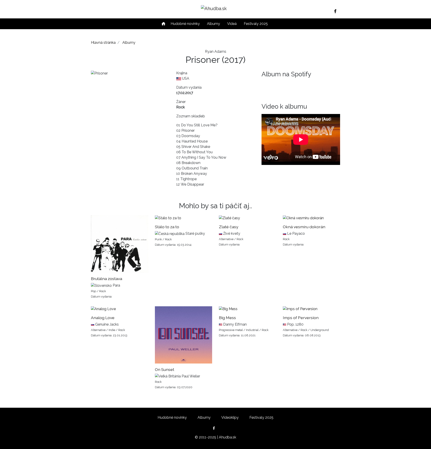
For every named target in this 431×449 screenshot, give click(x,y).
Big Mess (227, 317)
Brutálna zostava (106, 278)
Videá (232, 24)
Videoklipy (230, 417)
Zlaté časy (228, 226)
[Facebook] (337, 11)
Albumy (213, 24)
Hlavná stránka (103, 42)
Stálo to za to (167, 226)
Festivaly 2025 (256, 24)
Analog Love (102, 317)
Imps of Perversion (301, 317)
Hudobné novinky (185, 24)
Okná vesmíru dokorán (304, 226)
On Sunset (164, 369)
